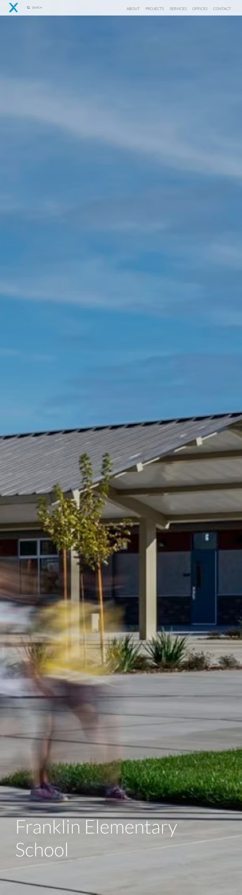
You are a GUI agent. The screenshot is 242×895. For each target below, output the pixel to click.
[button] (155, 8)
